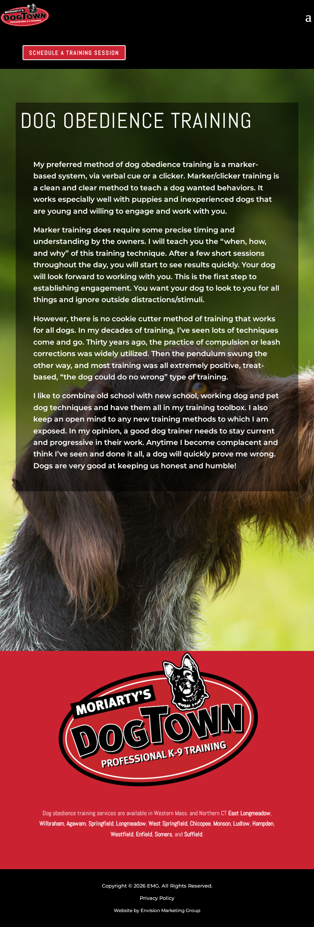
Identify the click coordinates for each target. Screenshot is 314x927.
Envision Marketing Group (170, 910)
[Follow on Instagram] (217, 52)
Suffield (193, 834)
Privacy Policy (157, 898)
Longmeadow (131, 823)
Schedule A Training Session (74, 52)
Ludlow (241, 823)
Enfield (144, 834)
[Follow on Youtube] (261, 52)
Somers (163, 834)
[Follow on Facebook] (239, 52)
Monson (222, 823)
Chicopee (200, 823)
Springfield (100, 823)
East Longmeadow (249, 813)
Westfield (122, 834)
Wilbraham (51, 823)
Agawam (76, 823)
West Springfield (168, 823)
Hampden (262, 823)
